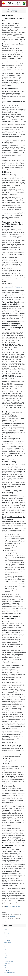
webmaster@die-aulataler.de (14, 287)
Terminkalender (8, 945)
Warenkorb (7, 963)
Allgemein (12, 916)
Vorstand (7, 933)
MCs (6, 955)
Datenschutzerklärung (9, 972)
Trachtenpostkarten (9, 961)
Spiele (6, 957)
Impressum (6, 970)
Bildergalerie (7, 940)
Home (5, 929)
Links (5, 965)
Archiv (5, 968)
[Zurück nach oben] (25, 973)
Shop (5, 949)
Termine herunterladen (10, 946)
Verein (5, 932)
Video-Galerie (7, 942)
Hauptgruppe (8, 935)
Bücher (6, 951)
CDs (5, 953)
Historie (6, 937)
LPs (5, 959)
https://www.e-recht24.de (13, 906)
